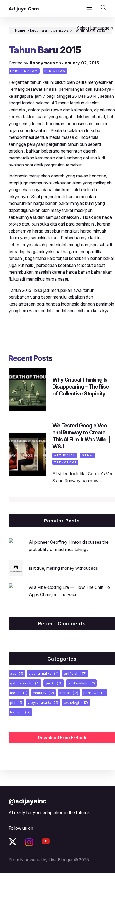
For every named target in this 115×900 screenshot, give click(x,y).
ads (16, 673)
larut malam (40, 30)
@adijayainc (28, 801)
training (20, 712)
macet (19, 693)
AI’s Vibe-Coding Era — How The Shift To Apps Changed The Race (69, 591)
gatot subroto (25, 683)
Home (20, 30)
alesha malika (44, 673)
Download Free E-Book (62, 737)
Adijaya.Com (24, 9)
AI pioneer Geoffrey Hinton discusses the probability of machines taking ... (69, 545)
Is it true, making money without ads (63, 568)
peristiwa (61, 30)
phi (16, 702)
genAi (88, 455)
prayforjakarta (43, 702)
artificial (64, 455)
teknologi (65, 462)
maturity (43, 693)
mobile (68, 693)
